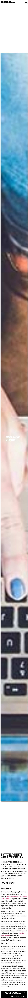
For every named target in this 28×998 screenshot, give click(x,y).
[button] (26, 2)
